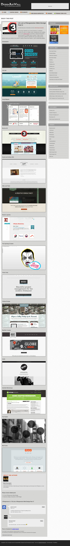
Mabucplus (51, 132)
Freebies (49, 13)
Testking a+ (51, 62)
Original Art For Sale (53, 75)
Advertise (50, 6)
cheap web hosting (53, 77)
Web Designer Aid (52, 154)
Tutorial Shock (52, 149)
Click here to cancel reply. (7, 535)
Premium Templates (61, 13)
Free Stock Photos (52, 51)
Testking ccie (51, 66)
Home (4, 12)
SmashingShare (52, 141)
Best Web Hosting (52, 57)
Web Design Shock (53, 152)
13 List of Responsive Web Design (10, 495)
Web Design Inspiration (37, 13)
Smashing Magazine (42, 542)
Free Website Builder (53, 72)
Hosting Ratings (52, 53)
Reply (42, 520)
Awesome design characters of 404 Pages (12, 496)
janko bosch (13, 506)
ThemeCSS (51, 145)
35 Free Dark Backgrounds (54, 89)
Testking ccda (52, 64)
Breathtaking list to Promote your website (57, 93)
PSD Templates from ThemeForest (55, 98)
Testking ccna (52, 68)
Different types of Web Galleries (55, 96)
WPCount (51, 156)
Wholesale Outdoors (53, 55)
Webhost (51, 70)
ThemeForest (51, 147)
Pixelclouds (51, 134)
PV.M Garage (51, 136)
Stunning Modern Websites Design (55, 91)
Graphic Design (14, 12)
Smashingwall (52, 143)
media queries (26, 33)
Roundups (24, 12)
